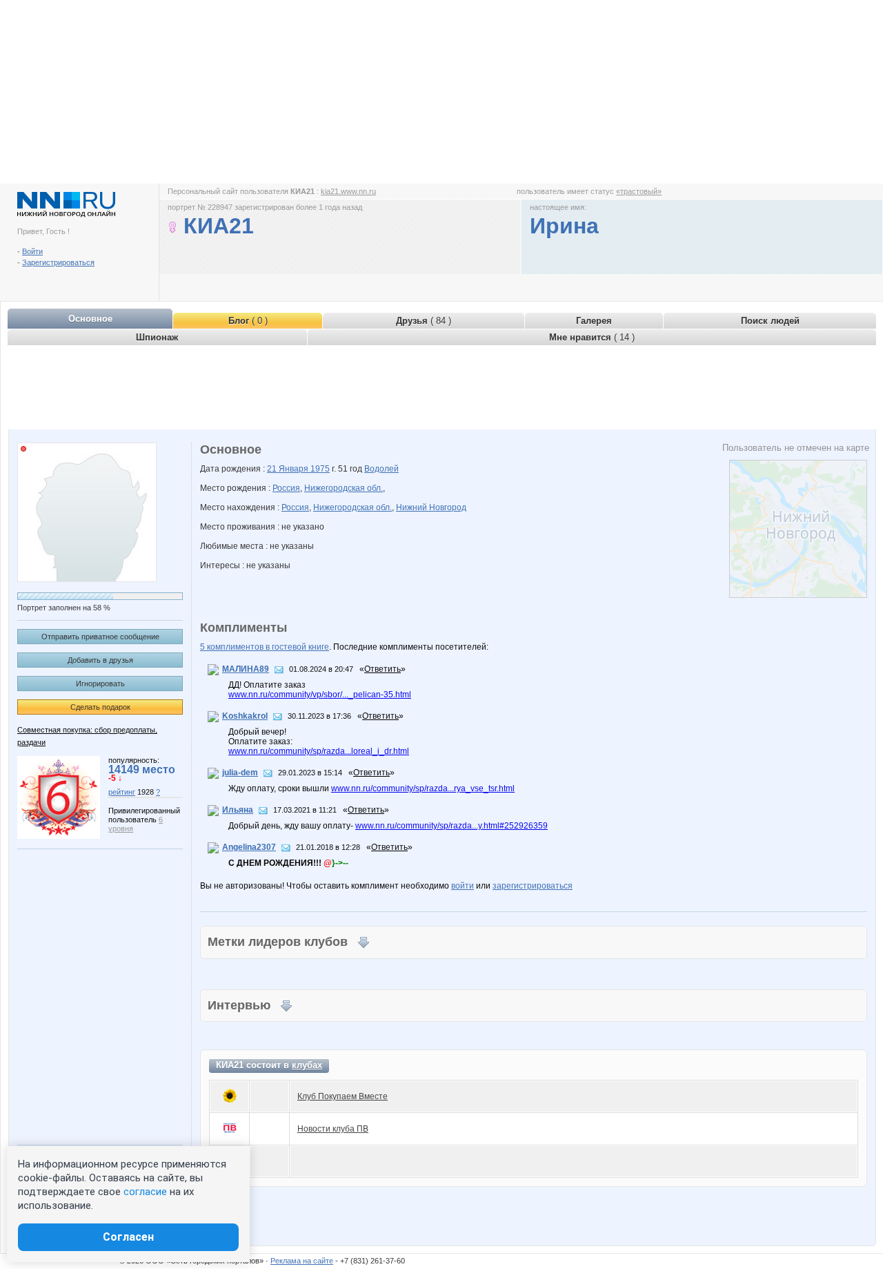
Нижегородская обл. (343, 488)
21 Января (288, 469)
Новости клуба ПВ (332, 1129)
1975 (320, 469)
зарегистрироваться (533, 886)
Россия (286, 488)
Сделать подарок (100, 707)
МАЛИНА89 (245, 669)
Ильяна (237, 810)
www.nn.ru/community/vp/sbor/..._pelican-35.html (319, 694)
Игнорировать (100, 683)
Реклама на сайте (301, 1261)
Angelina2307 (249, 847)
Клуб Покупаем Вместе (342, 1096)
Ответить (382, 669)
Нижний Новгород (431, 507)
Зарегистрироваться (58, 262)
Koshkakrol (245, 716)
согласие (145, 1191)
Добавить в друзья (100, 660)
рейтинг (121, 792)
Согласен (128, 1236)
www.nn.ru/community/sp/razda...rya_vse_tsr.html (423, 788)
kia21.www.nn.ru (348, 191)
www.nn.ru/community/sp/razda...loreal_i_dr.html (318, 751)
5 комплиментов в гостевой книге (264, 647)
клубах (307, 1065)
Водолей (381, 469)
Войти (32, 251)
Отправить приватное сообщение (100, 636)
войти (462, 886)
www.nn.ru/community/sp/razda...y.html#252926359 (451, 826)
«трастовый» (639, 191)
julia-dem (240, 772)
